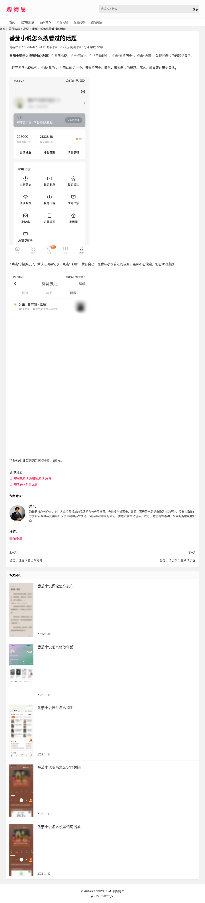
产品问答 (62, 22)
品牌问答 (79, 22)
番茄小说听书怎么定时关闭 (59, 767)
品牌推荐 (45, 22)
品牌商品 (96, 22)
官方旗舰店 (27, 22)
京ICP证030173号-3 (102, 896)
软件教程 (14, 28)
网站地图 (118, 891)
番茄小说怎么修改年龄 (55, 647)
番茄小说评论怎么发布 (55, 586)
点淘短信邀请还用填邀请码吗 (30, 478)
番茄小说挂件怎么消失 (55, 708)
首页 (12, 22)
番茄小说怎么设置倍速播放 (59, 827)
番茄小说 (15, 538)
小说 (26, 28)
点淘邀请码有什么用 (23, 484)
